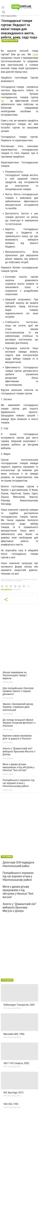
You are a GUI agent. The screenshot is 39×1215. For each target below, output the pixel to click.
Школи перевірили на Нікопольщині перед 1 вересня (15, 675)
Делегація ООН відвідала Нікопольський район (18, 864)
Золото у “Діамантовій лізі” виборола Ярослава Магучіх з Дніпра (19, 751)
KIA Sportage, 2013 (13, 1092)
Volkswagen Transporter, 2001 (19, 1004)
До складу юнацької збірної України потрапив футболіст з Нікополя (19, 722)
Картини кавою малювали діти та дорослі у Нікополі (17, 737)
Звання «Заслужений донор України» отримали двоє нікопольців (18, 706)
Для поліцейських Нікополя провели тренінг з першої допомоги (18, 691)
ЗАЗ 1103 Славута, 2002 (16, 1063)
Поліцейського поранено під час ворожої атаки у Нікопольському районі (18, 783)
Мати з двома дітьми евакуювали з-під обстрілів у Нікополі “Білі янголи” (18, 767)
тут (2, 100)
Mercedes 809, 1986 (13, 1034)
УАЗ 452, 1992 (10, 1104)
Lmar (35, 54)
